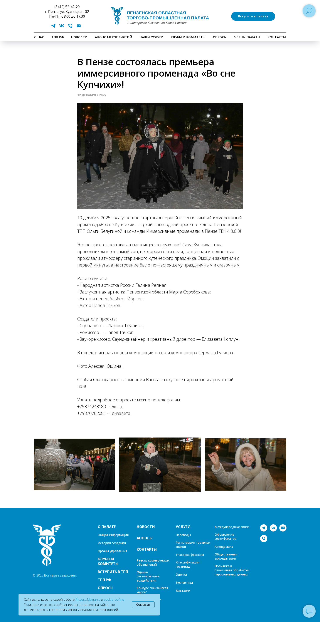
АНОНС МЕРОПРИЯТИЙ (113, 37)
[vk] (61, 27)
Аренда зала (224, 547)
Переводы (183, 535)
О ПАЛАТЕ (107, 526)
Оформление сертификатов (225, 536)
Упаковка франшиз (190, 555)
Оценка (181, 574)
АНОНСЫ (145, 538)
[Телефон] (70, 27)
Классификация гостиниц (187, 564)
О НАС (39, 37)
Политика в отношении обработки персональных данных (232, 570)
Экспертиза (184, 582)
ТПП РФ (57, 37)
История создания (112, 543)
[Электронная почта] (78, 27)
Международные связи (232, 527)
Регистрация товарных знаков (193, 544)
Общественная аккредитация (226, 556)
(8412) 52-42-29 (67, 6)
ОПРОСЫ (220, 37)
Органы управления (112, 551)
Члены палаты (247, 37)
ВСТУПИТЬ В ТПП (113, 571)
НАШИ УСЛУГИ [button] (151, 37)
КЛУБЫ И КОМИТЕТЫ (188, 37)
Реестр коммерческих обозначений (153, 562)
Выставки (183, 590)
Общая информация (113, 535)
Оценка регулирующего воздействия (148, 576)
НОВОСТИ (79, 37)
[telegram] (53, 27)
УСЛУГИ (183, 526)
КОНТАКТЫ (277, 37)
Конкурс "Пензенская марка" (152, 590)
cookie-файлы (114, 599)
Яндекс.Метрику (88, 599)
